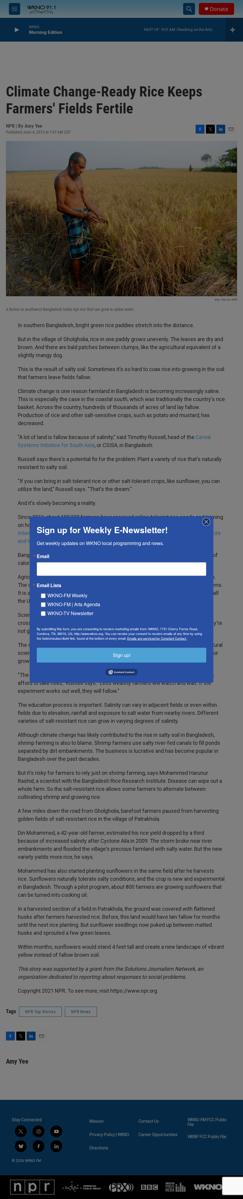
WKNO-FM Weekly (67, 595)
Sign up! (121, 654)
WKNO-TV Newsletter (70, 612)
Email (43, 556)
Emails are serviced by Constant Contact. (157, 638)
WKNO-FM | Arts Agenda (73, 604)
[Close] (208, 521)
